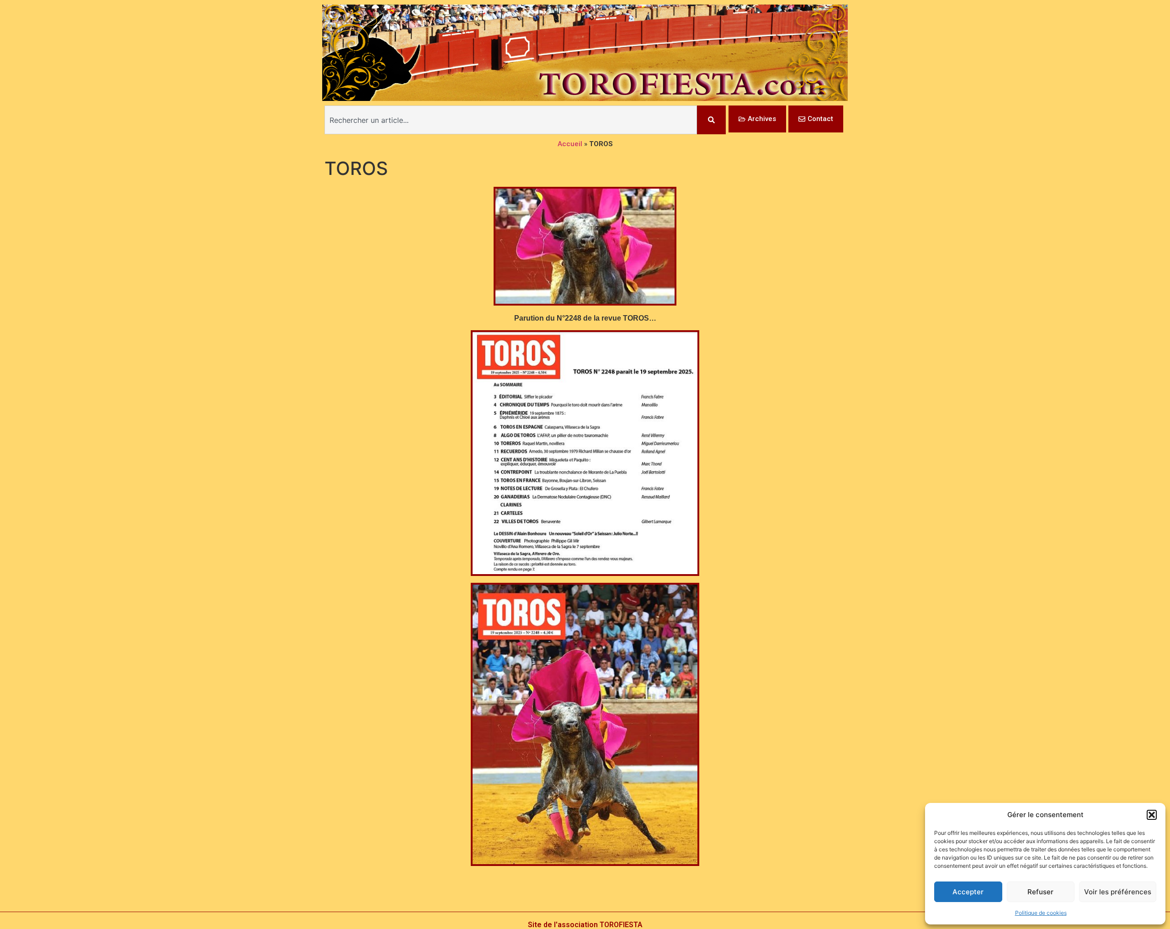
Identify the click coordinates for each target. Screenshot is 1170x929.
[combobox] (510, 120)
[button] (1151, 814)
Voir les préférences (1117, 891)
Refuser (1040, 891)
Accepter (968, 891)
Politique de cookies (1041, 912)
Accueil (570, 144)
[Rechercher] (711, 120)
